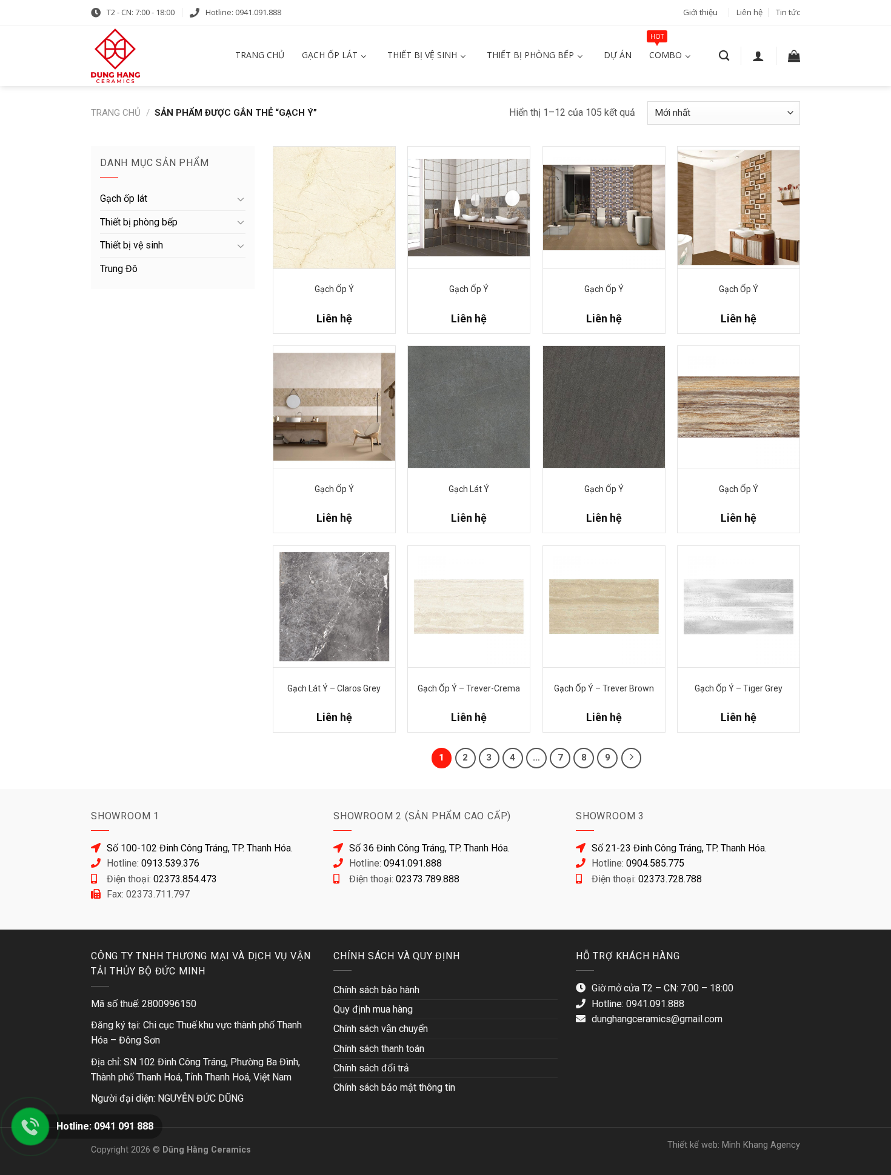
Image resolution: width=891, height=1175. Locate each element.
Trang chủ (116, 112)
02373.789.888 (427, 879)
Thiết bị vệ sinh (131, 245)
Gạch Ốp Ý (334, 289)
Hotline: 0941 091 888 (104, 1126)
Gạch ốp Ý (334, 489)
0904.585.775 (655, 863)
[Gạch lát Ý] (469, 407)
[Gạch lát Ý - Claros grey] (334, 607)
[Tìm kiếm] (724, 56)
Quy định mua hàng (373, 1009)
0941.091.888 (413, 863)
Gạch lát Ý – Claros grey (334, 688)
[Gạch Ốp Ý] (334, 207)
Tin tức (788, 12)
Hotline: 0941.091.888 (243, 12)
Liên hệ (749, 12)
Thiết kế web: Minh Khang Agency (733, 1145)
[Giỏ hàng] (794, 55)
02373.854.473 (185, 879)
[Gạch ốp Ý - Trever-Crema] (469, 607)
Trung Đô (119, 269)
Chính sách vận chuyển (380, 1028)
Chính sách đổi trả (371, 1068)
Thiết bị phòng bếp (139, 222)
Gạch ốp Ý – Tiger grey (739, 688)
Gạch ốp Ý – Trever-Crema (469, 688)
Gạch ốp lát (123, 198)
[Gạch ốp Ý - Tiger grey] (738, 607)
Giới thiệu (700, 12)
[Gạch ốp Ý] (334, 407)
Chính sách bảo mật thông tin (394, 1087)
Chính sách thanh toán (378, 1048)
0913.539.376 (170, 863)
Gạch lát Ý (469, 489)
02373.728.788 (670, 879)
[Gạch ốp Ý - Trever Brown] (604, 607)
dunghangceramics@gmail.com (657, 1019)
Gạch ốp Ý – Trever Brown (604, 688)
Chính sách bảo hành (376, 990)
